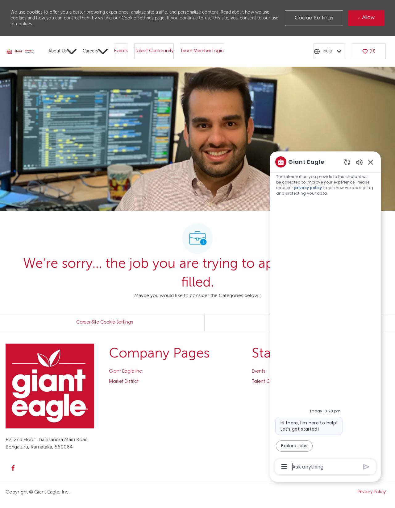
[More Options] (284, 466)
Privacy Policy (372, 492)
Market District (124, 382)
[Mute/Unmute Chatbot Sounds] (359, 162)
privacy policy (308, 187)
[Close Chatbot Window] (371, 162)
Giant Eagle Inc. (126, 372)
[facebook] (13, 468)
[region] (325, 314)
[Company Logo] (20, 51)
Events (121, 51)
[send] (366, 467)
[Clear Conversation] (347, 162)
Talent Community (154, 51)
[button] (314, 18)
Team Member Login (202, 51)
